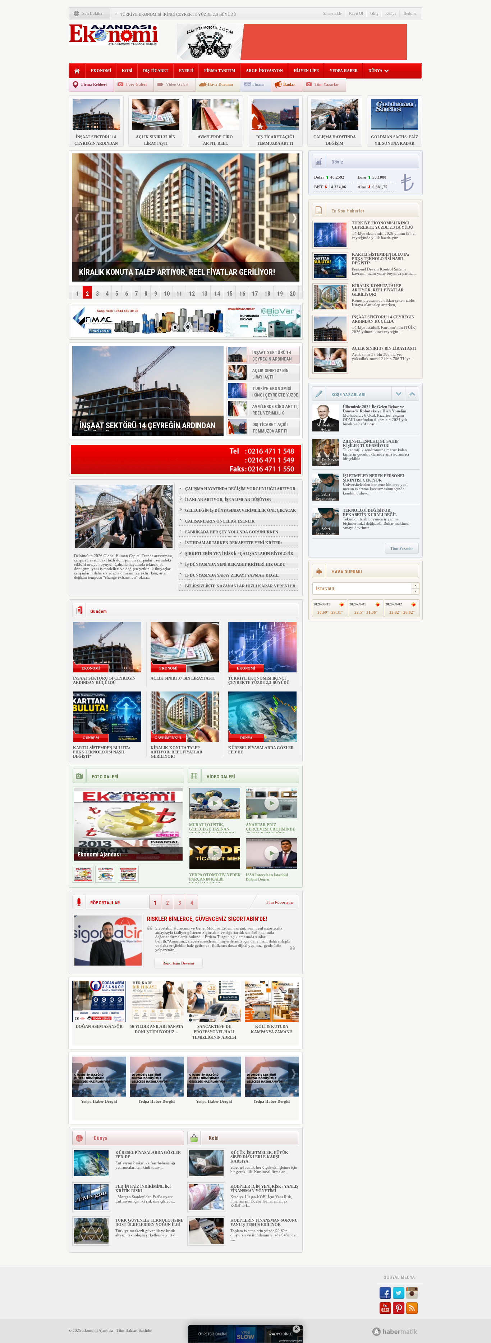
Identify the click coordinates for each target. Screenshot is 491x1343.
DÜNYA (375, 70)
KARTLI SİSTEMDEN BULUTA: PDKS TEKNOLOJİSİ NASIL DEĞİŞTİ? (101, 752)
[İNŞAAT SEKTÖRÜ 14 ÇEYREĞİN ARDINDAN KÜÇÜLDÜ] (148, 391)
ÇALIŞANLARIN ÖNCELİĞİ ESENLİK (220, 521)
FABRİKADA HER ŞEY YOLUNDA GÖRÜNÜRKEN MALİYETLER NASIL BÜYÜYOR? (231, 535)
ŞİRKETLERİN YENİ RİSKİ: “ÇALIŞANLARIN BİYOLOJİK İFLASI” (239, 556)
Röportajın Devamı (178, 963)
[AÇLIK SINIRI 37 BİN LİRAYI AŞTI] (330, 370)
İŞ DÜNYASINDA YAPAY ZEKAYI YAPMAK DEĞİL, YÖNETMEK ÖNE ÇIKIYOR (232, 578)
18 (267, 293)
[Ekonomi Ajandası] (83, 879)
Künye (390, 13)
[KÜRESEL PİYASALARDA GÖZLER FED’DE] (91, 1174)
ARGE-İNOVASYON (264, 70)
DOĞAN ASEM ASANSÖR (99, 1026)
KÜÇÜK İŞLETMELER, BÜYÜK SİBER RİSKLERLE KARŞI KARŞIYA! (259, 1156)
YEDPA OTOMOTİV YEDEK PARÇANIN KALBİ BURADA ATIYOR (215, 879)
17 (255, 293)
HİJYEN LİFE (306, 70)
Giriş (374, 13)
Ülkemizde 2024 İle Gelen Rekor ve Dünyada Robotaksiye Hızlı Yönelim (374, 408)
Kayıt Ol (356, 13)
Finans (258, 84)
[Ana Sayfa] (77, 71)
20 (292, 293)
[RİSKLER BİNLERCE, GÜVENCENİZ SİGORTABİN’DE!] (108, 964)
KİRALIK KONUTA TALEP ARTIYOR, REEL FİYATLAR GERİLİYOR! (176, 752)
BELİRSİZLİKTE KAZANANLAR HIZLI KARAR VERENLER (240, 586)
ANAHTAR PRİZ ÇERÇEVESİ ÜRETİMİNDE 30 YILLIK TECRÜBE (270, 829)
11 (179, 293)
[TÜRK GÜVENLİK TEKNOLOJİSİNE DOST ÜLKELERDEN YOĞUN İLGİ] (91, 1242)
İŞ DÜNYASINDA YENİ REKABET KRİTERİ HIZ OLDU (235, 564)
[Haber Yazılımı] (403, 1331)
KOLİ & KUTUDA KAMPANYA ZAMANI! (271, 1029)
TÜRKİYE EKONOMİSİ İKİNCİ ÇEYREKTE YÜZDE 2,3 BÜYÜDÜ (178, 14)
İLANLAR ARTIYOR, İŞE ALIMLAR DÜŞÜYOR (228, 499)
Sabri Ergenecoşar (326, 496)
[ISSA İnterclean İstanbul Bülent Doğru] (271, 867)
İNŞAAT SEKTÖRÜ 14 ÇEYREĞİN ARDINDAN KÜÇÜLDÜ (104, 680)
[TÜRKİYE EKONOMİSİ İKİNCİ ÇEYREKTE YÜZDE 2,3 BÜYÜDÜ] (330, 245)
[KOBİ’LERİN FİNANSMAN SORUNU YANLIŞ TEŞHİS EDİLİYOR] (206, 1242)
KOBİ (127, 70)
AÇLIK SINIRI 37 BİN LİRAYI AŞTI (183, 678)
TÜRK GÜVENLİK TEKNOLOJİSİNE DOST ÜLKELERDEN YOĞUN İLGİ (149, 1222)
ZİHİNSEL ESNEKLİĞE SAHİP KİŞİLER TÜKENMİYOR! (370, 443)
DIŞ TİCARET (155, 70)
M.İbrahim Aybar (326, 427)
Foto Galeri (136, 84)
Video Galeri (177, 84)
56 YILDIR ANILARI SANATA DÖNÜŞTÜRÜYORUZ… (156, 1029)
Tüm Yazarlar (327, 84)
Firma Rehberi (94, 84)
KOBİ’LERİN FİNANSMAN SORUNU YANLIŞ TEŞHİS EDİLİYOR (264, 1222)
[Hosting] (376, 1332)
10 (167, 293)
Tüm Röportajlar (280, 902)
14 (217, 293)
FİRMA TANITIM (219, 70)
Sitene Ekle (332, 13)
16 (242, 293)
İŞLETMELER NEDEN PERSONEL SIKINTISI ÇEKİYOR (374, 478)
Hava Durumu (220, 84)
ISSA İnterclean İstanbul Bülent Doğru (267, 877)
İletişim (410, 13)
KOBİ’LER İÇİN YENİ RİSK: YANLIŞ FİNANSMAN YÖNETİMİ (264, 1188)
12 (192, 293)
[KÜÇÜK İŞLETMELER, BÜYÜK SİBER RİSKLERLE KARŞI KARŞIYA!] (206, 1174)
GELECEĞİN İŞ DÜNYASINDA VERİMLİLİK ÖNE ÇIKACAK (240, 510)
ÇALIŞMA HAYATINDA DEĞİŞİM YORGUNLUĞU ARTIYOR (240, 489)
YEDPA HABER (344, 70)
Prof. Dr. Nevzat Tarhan (325, 461)
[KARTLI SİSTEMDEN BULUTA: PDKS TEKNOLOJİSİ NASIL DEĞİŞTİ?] (330, 276)
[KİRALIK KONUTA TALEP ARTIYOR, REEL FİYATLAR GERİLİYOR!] (330, 307)
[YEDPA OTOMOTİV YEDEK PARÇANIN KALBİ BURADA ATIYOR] (214, 867)
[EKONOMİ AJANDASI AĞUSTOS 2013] (105, 879)
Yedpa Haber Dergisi (99, 1101)
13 (204, 293)
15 (230, 293)
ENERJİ (186, 70)
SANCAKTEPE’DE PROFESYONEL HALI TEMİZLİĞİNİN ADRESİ (214, 1031)
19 (280, 293)
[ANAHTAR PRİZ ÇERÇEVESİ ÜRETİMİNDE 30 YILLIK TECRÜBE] (271, 817)
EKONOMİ (101, 70)
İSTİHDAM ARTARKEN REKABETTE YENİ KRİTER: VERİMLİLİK (233, 546)
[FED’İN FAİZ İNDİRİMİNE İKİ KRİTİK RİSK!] (91, 1208)
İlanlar (289, 84)
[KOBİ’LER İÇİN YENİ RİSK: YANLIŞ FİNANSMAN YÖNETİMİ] (206, 1208)
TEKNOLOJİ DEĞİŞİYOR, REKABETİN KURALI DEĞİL (370, 512)
